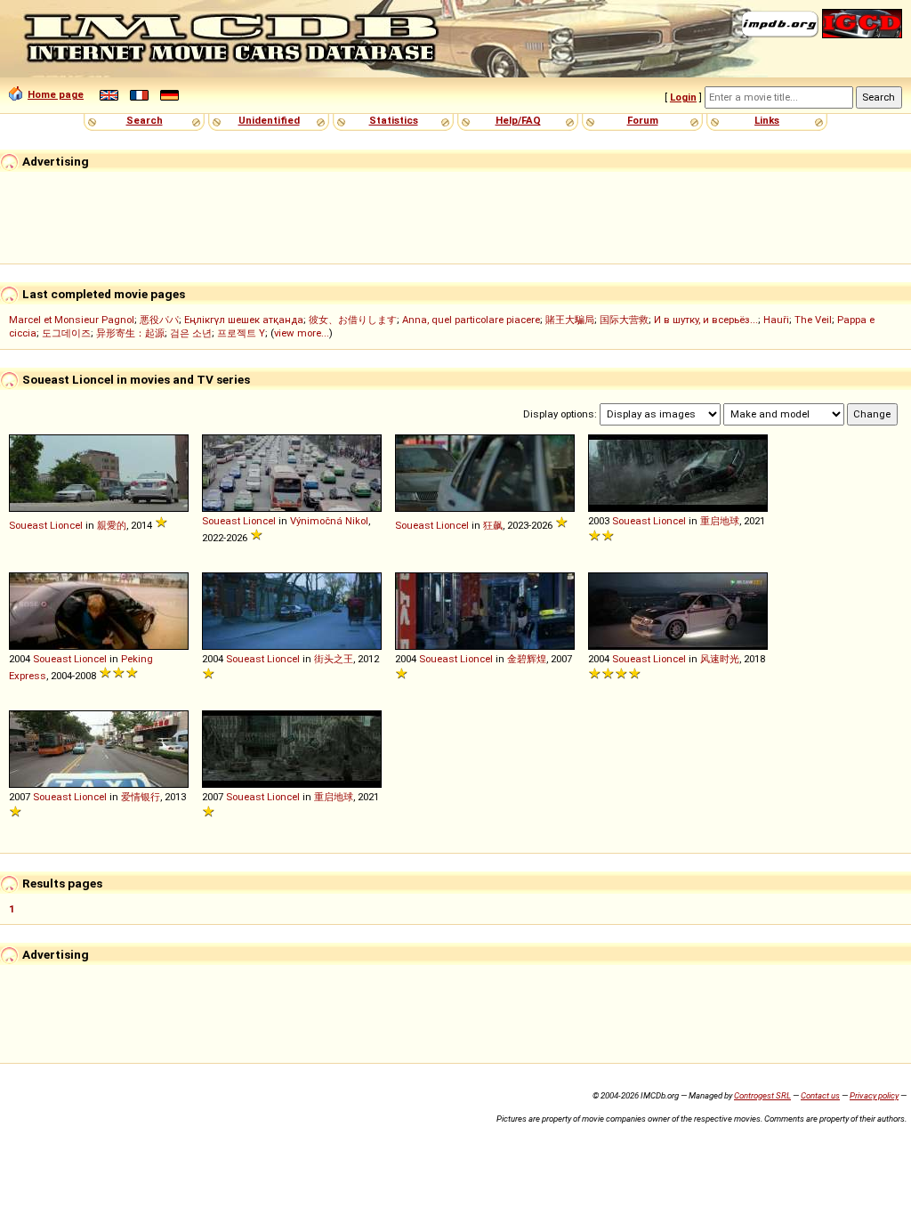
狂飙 (493, 525)
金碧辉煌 (526, 659)
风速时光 (719, 659)
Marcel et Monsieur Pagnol (71, 319)
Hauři (776, 319)
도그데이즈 (66, 333)
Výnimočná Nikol (329, 521)
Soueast (28, 525)
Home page (56, 94)
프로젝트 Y (241, 333)
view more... (301, 333)
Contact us (820, 1095)
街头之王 (333, 659)
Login (683, 97)
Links (766, 120)
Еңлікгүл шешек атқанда (243, 319)
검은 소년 (191, 333)
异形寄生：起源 (130, 333)
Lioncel (66, 525)
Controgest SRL (762, 1095)
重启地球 (719, 521)
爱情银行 (140, 796)
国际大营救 (624, 319)
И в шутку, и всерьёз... (706, 319)
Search (144, 120)
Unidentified (269, 120)
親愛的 (111, 525)
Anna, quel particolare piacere (471, 319)
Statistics (393, 120)
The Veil (813, 319)
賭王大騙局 (569, 319)
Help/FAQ (518, 120)
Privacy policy (874, 1095)
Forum (642, 120)
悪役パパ (159, 319)
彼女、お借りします (353, 319)
